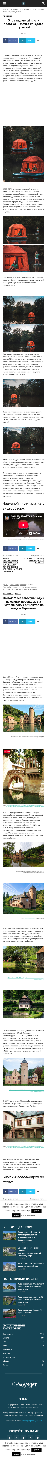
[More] (38, 40)
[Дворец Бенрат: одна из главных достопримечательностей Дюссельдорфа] (9, 1251)
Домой (5, 9)
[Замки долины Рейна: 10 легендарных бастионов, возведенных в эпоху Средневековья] (9, 1235)
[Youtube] (37, 1438)
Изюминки (14, 9)
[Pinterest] (16, 1438)
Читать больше (28, 1454)
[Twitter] (30, 1438)
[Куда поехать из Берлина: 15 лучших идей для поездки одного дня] (9, 1300)
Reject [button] (16, 1454)
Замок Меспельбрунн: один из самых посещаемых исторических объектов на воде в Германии (12, 564)
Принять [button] (36, 1450)
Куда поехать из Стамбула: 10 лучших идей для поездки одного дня (31, 1286)
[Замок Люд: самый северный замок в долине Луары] (9, 1266)
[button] (4, 3)
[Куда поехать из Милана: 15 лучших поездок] (9, 1313)
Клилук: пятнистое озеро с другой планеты (34, 560)
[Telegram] (23, 1438)
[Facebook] (9, 1438)
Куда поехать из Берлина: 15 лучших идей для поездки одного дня (30, 1299)
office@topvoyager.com (32, 1420)
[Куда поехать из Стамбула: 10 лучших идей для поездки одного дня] (9, 1287)
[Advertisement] (24, 103)
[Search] (43, 3)
